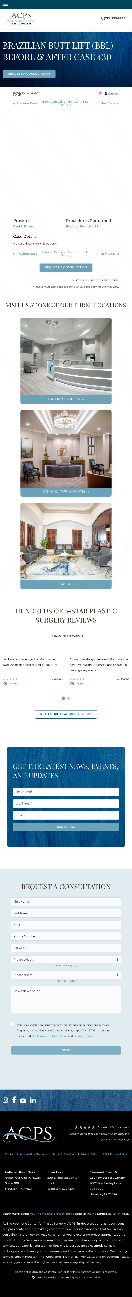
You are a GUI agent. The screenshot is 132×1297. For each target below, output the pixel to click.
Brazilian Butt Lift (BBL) (84, 226)
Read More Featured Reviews (66, 714)
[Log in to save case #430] (99, 93)
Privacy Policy (83, 1036)
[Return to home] (33, 1134)
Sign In (113, 94)
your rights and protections (50, 1214)
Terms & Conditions (64, 1154)
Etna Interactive (89, 1277)
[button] (26, 103)
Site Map (10, 1154)
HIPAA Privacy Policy (115, 1154)
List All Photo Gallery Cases (96, 281)
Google (13, 684)
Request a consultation (29, 74)
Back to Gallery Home (26, 94)
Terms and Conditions (51, 1036)
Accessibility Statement (34, 1154)
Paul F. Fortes (23, 226)
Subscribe (66, 827)
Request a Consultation (66, 267)
